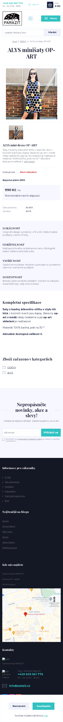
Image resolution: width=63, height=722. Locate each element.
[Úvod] (12, 18)
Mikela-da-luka (9, 547)
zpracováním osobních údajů (30, 439)
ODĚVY (23, 41)
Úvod (14, 41)
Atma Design (8, 526)
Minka (5, 537)
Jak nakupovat (12, 482)
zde (46, 715)
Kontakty (9, 486)
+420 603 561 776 (13, 3)
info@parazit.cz (19, 685)
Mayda (5, 521)
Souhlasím (43, 706)
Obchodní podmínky (15, 496)
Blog (7, 500)
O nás (8, 477)
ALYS (10, 372)
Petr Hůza (7, 531)
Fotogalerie (10, 491)
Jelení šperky (8, 542)
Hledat (52, 32)
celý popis (29, 161)
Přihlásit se (51, 432)
